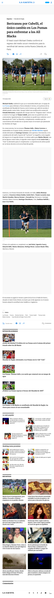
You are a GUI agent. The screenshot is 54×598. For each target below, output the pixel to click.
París (26, 315)
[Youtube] (45, 593)
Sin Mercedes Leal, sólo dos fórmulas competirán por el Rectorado (17, 466)
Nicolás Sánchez (19, 315)
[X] (33, 593)
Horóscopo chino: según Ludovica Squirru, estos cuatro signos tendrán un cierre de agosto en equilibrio (39, 522)
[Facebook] (37, 593)
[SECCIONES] (4, 2)
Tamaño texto (8, 323)
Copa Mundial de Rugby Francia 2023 (21, 317)
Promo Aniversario (47, 2)
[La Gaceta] (27, 2)
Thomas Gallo (41, 315)
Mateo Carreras (6, 317)
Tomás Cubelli (33, 315)
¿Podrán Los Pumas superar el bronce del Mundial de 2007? (23, 391)
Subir (50, 593)
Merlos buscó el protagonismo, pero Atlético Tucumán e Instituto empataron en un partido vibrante (14, 498)
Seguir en (46, 98)
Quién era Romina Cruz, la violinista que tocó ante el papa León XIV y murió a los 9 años (14, 522)
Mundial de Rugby (19, 19)
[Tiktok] (41, 593)
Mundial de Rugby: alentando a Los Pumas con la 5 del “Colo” (24, 360)
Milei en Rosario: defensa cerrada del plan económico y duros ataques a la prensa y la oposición (39, 572)
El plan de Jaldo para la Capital (43, 457)
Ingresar (51, 2)
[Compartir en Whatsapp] (17, 54)
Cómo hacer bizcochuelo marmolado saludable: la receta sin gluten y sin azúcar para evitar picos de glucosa (39, 498)
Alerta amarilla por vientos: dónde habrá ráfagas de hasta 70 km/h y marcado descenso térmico (13, 572)
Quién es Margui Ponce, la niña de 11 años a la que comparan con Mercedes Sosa (43, 435)
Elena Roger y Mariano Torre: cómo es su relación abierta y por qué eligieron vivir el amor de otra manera (14, 546)
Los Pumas (6, 106)
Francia (12, 315)
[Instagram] (29, 593)
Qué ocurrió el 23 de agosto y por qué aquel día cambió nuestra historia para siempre (17, 459)
